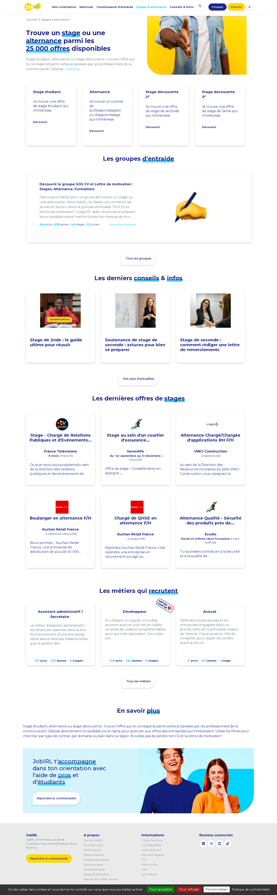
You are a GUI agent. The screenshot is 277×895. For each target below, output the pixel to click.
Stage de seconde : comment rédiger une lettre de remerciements (210, 344)
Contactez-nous (152, 840)
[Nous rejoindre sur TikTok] (228, 844)
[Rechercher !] (200, 6)
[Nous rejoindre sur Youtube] (220, 844)
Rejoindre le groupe (123, 224)
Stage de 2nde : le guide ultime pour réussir (56, 342)
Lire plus (73, 69)
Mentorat (86, 7)
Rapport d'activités (96, 874)
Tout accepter (160, 889)
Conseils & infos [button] (182, 7)
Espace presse (93, 864)
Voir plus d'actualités (138, 379)
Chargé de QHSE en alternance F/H (135, 520)
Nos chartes (149, 874)
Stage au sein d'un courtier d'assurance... (135, 438)
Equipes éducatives (97, 859)
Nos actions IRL (93, 845)
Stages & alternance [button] (151, 7)
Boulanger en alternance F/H (60, 518)
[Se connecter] (249, 7)
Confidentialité (151, 845)
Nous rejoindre (151, 850)
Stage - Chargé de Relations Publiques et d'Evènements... (60, 438)
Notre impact (92, 850)
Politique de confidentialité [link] (251, 889)
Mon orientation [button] (64, 7)
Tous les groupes (138, 258)
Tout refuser (189, 889)
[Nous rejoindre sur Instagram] (211, 844)
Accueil (32, 19)
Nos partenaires (94, 869)
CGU (145, 859)
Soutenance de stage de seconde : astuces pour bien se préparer (135, 344)
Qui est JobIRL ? (94, 840)
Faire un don (150, 864)
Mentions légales (153, 854)
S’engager (217, 7)
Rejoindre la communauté (56, 798)
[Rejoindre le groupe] (190, 207)
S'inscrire (236, 6)
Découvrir (40, 122)
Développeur (134, 612)
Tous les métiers (138, 681)
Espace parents (94, 854)
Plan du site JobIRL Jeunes (101, 879)
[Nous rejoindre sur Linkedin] (203, 844)
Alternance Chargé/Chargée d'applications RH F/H (210, 438)
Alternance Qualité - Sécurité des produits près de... (211, 520)
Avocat (209, 612)
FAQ (144, 869)
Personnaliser (217, 889)
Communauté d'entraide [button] (115, 7)
